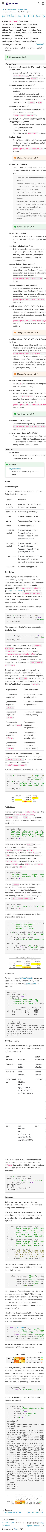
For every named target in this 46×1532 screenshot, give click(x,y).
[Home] (3, 10)
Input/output (22, 9)
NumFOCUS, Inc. (8, 1522)
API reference (11, 9)
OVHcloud (6, 1525)
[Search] (39, 3)
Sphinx (16, 1529)
